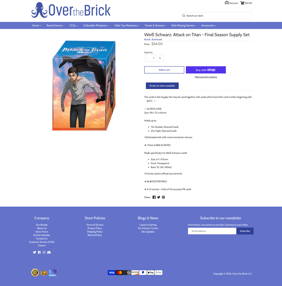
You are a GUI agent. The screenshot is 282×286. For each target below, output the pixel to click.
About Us (42, 228)
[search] (183, 15)
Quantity (148, 52)
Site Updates (148, 231)
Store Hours (42, 231)
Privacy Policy (95, 228)
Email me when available (162, 85)
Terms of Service (94, 224)
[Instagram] (44, 252)
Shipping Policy (95, 231)
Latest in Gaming (148, 224)
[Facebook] (39, 252)
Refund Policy (95, 235)
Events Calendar (41, 235)
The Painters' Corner (148, 228)
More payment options (206, 77)
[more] (160, 58)
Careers (42, 245)
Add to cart (164, 69)
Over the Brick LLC (242, 273)
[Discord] (48, 252)
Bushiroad (157, 39)
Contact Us (41, 238)
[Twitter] (34, 252)
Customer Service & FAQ (41, 242)
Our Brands (41, 224)
